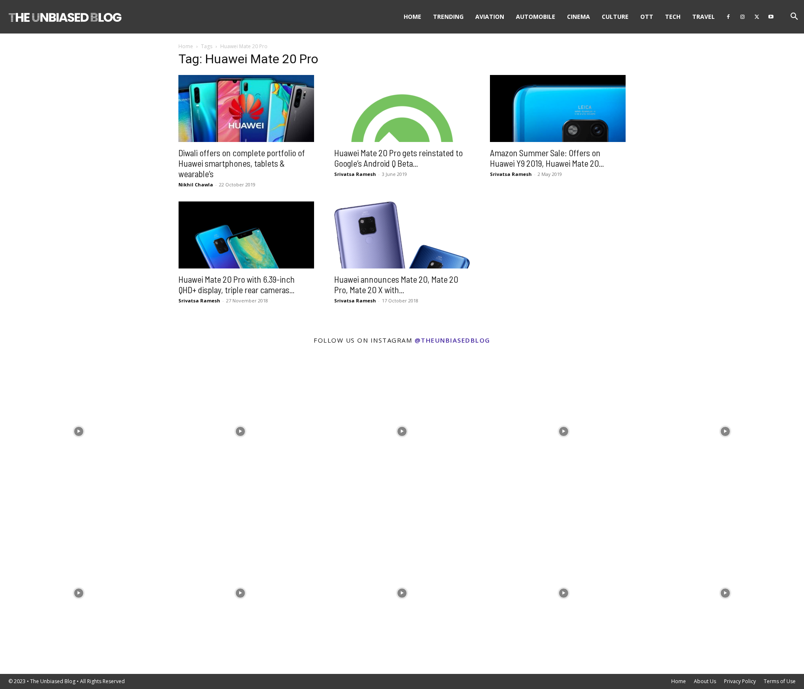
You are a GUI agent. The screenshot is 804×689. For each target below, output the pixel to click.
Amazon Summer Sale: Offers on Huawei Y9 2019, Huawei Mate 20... (547, 157)
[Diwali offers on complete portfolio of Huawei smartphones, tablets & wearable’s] (246, 108)
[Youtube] (771, 17)
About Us (705, 681)
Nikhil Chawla (195, 184)
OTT (646, 17)
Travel (703, 17)
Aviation (489, 17)
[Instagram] (742, 17)
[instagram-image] (78, 429)
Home (412, 17)
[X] (756, 17)
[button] (794, 17)
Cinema (578, 17)
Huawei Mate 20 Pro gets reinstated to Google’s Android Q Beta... (398, 157)
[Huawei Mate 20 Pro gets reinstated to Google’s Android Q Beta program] (402, 108)
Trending (448, 17)
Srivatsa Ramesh (355, 174)
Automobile (535, 17)
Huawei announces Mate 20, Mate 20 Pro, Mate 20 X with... (396, 284)
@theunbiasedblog (452, 340)
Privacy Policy (740, 681)
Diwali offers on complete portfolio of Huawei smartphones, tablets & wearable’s (241, 163)
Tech (672, 17)
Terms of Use (780, 681)
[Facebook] (728, 17)
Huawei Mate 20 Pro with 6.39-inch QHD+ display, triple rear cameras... (236, 284)
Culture (615, 17)
